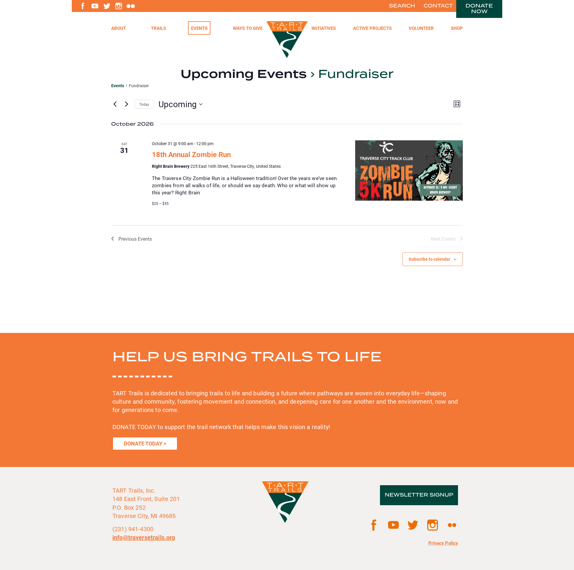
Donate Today (143, 443)
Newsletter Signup (419, 495)
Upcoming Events (244, 74)
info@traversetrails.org (143, 537)
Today (144, 104)
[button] (372, 28)
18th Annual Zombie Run (191, 154)
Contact (438, 6)
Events (117, 85)
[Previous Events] (114, 104)
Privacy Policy (443, 543)
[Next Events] (126, 104)
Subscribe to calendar (429, 259)
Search (402, 6)
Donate (479, 9)
